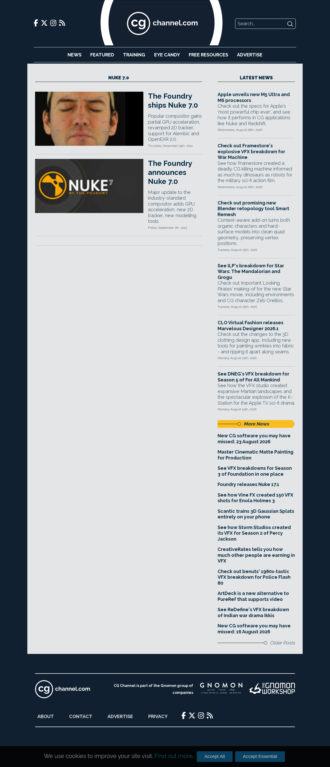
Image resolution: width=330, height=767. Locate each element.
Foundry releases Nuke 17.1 (248, 484)
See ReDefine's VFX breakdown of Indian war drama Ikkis (253, 612)
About (45, 716)
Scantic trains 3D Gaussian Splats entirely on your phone (256, 514)
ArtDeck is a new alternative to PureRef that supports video (253, 596)
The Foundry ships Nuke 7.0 (173, 100)
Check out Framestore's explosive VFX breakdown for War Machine (251, 151)
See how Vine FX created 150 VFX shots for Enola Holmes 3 (255, 498)
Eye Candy (167, 54)
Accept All (214, 756)
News (74, 54)
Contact (80, 716)
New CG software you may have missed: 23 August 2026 (254, 438)
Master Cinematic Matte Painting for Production (255, 455)
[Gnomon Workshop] (272, 689)
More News (256, 424)
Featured (102, 54)
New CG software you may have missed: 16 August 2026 (254, 628)
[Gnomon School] (221, 689)
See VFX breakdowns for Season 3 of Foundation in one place (255, 471)
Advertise (249, 54)
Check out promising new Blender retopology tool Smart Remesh (253, 208)
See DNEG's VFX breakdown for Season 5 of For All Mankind (253, 376)
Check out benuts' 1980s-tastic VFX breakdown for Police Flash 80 (254, 577)
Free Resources (208, 54)
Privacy (158, 716)
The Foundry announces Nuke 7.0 (170, 172)
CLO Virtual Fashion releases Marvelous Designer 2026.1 (250, 325)
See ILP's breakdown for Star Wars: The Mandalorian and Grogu (251, 271)
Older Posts (282, 642)
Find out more (173, 756)
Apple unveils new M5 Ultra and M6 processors (254, 97)
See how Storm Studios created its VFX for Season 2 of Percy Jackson (254, 533)
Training (134, 54)
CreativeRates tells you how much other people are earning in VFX (256, 555)
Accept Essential (260, 756)
